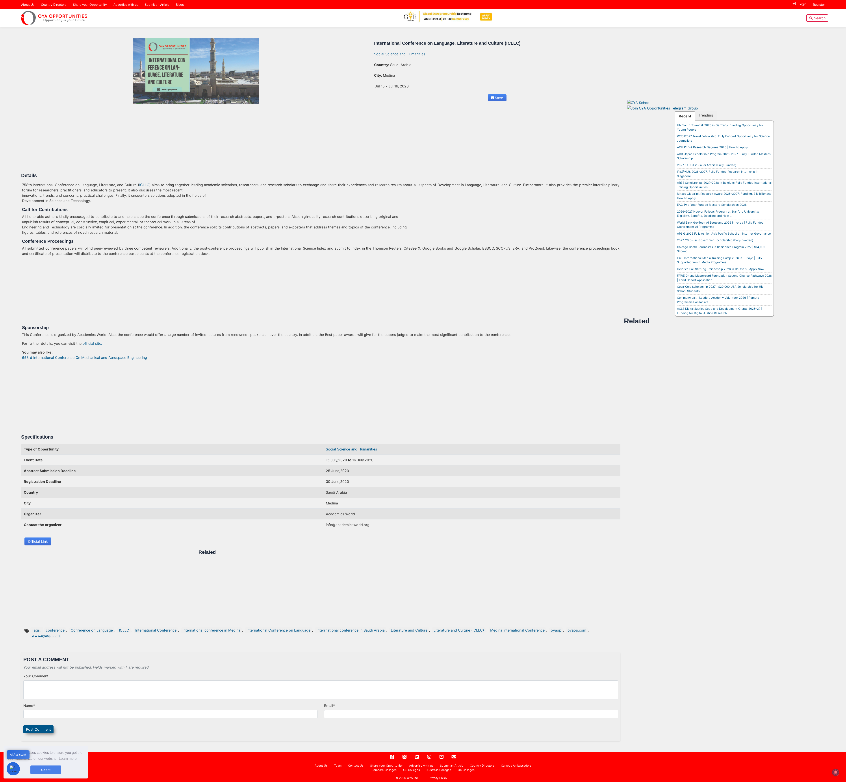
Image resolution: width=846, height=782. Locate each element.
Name (29, 705)
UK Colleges (466, 770)
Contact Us (356, 765)
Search (820, 18)
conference (55, 630)
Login (802, 4)
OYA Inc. (413, 778)
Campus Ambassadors (516, 765)
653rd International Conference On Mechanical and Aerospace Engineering (84, 357)
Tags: (37, 630)
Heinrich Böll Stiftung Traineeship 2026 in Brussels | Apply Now (720, 269)
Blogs (180, 4)
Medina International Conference (517, 630)
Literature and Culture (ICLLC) (459, 630)
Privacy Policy (438, 778)
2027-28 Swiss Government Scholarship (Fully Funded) (715, 240)
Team (337, 765)
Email (329, 705)
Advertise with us (125, 4)
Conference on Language (92, 630)
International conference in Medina (211, 630)
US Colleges (411, 770)
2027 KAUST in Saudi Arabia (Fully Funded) (706, 165)
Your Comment (35, 676)
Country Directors (53, 4)
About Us (27, 4)
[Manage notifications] (835, 772)
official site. (92, 343)
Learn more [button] (68, 758)
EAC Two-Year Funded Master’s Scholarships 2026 (712, 204)
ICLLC (144, 185)
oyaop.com (577, 630)
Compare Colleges (384, 770)
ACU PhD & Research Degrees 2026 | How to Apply (712, 147)
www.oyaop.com (46, 635)
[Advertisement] (154, 140)
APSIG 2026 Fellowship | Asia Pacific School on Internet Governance (724, 233)
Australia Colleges (439, 770)
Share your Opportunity (90, 4)
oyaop (556, 630)
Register (819, 4)
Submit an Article (157, 4)
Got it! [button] (46, 770)
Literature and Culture (409, 630)
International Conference (155, 630)
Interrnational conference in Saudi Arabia (351, 630)
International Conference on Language (278, 630)
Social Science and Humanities (399, 54)
